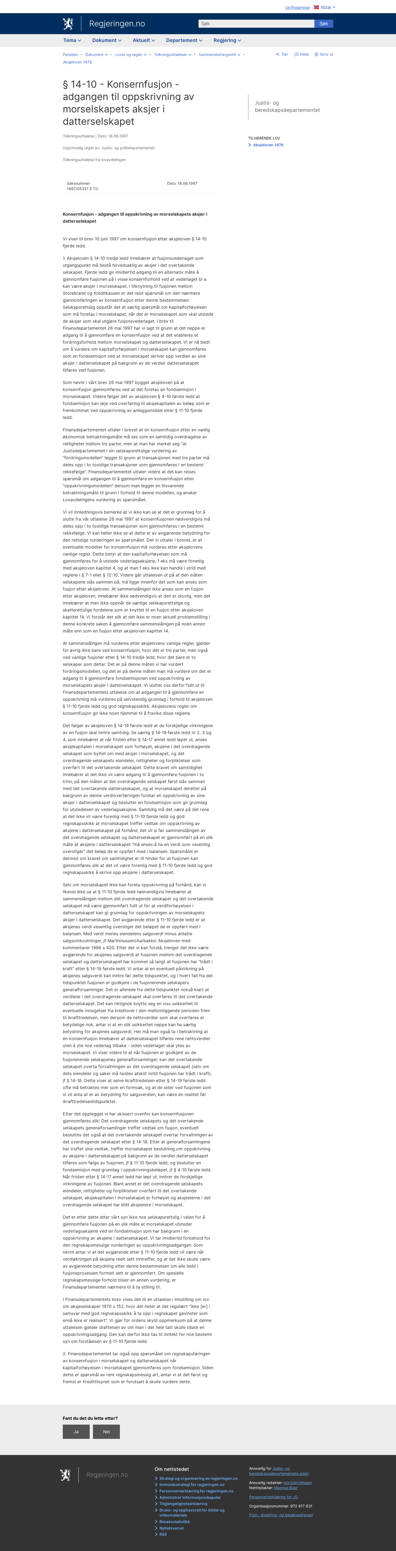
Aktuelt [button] (142, 40)
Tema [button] (70, 40)
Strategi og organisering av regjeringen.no (198, 1478)
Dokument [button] (105, 40)
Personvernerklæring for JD (273, 1497)
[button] (96, 54)
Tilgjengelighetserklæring (183, 1503)
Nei (106, 1431)
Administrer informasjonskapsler (190, 1497)
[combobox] (256, 24)
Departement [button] (182, 40)
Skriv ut (326, 54)
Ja (76, 1431)
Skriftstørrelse (297, 7)
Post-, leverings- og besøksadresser (281, 1515)
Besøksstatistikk (174, 1521)
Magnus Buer (285, 1487)
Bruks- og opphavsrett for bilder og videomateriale (192, 1513)
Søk (323, 23)
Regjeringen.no (117, 23)
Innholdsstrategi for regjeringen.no (192, 1484)
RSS (163, 1534)
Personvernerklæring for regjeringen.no (196, 1491)
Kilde (304, 54)
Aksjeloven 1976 (268, 145)
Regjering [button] (225, 40)
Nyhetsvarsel (171, 1528)
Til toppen (141, 1396)
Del (284, 54)
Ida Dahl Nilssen (298, 1482)
